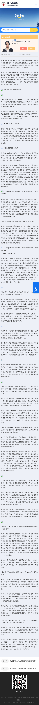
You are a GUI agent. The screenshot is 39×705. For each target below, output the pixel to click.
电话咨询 (36, 291)
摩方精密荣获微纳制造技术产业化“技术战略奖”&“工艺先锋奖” (24, 668)
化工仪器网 (14, 702)
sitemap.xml (31, 702)
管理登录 (23, 702)
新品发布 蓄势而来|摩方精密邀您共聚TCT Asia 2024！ (24, 661)
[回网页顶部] (36, 284)
